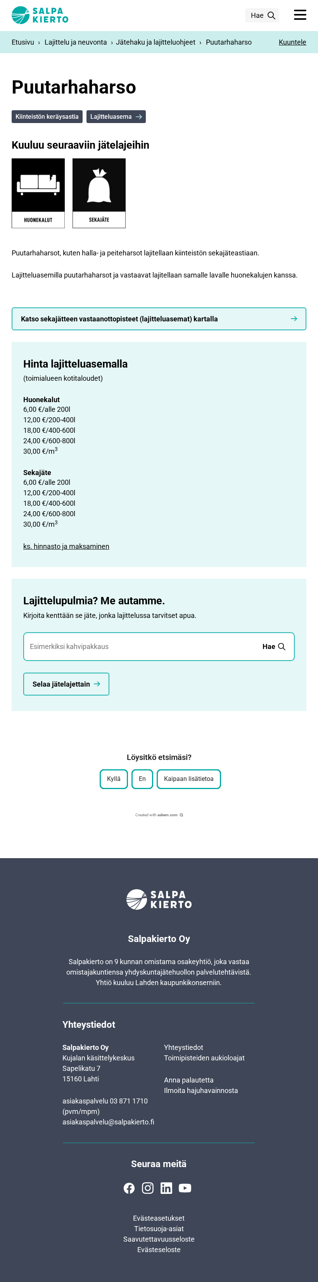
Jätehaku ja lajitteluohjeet (155, 42)
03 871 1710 (129, 1101)
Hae (257, 15)
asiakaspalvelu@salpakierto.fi (108, 1122)
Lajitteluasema (111, 116)
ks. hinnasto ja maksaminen (66, 546)
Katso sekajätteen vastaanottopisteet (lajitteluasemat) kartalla (119, 319)
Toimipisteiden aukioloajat (204, 1058)
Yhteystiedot (183, 1047)
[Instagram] (147, 1188)
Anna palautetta (189, 1080)
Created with (156, 815)
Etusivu (23, 42)
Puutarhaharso (229, 42)
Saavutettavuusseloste (159, 1239)
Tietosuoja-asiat (159, 1229)
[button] (300, 15)
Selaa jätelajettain (61, 684)
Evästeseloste (159, 1250)
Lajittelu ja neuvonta (76, 42)
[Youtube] (185, 1188)
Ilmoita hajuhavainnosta (201, 1090)
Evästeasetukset (159, 1218)
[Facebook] (129, 1188)
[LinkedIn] (166, 1188)
